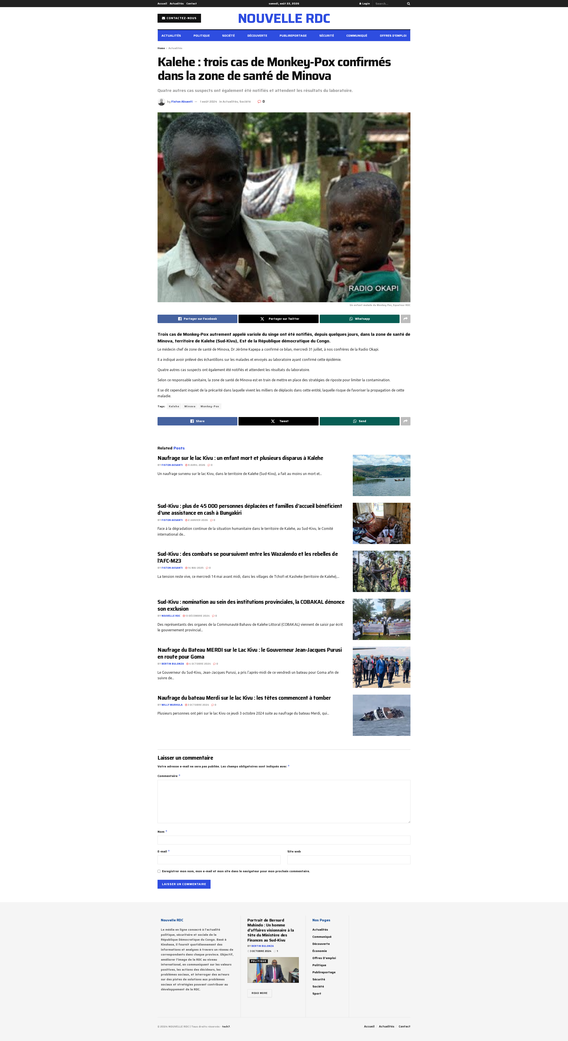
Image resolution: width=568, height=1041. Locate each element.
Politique (201, 35)
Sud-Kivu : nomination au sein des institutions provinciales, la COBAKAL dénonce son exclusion (251, 605)
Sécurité (326, 35)
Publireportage (293, 35)
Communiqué (356, 35)
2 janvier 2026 (197, 520)
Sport (316, 993)
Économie (319, 950)
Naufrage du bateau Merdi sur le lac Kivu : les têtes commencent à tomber (244, 698)
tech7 (226, 1026)
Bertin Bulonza (173, 664)
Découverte (257, 35)
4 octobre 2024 (199, 664)
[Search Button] (408, 3)
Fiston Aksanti (182, 101)
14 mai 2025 (195, 568)
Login (366, 3)
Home (161, 48)
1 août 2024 (208, 101)
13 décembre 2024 (197, 616)
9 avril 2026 (196, 465)
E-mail (164, 851)
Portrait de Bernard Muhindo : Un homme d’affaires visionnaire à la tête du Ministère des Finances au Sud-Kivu (270, 930)
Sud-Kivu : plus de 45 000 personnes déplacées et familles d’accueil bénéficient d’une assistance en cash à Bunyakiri (250, 509)
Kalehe (174, 406)
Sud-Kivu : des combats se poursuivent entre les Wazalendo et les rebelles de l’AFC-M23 (248, 557)
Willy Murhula (172, 705)
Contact (191, 3)
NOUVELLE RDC (284, 18)
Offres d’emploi (393, 35)
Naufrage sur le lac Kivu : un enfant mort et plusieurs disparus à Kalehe (240, 458)
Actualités (177, 3)
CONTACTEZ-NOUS (181, 18)
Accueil (162, 3)
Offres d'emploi (324, 958)
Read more (260, 993)
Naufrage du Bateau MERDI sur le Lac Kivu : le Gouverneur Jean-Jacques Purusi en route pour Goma (250, 653)
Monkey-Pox (210, 406)
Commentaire (169, 775)
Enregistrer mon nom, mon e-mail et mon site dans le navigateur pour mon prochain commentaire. (236, 871)
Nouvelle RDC (171, 616)
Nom (163, 831)
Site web (294, 851)
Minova (189, 406)
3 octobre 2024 (198, 705)
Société (228, 35)
